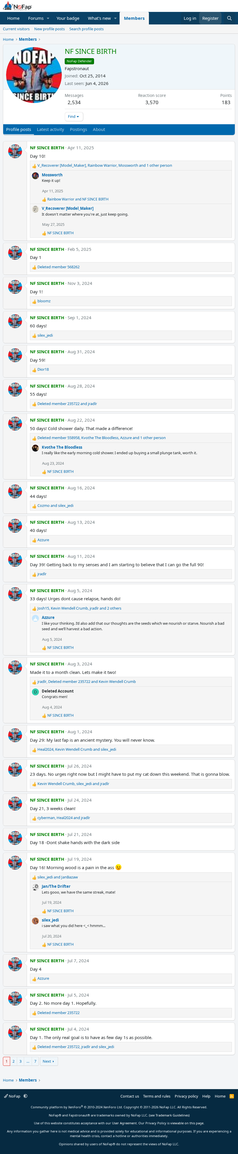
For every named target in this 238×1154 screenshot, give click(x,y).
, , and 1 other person (104, 165)
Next (47, 1061)
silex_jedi (50, 920)
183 (226, 102)
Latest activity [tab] (50, 129)
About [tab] (99, 129)
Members (134, 18)
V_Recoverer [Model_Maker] (67, 208)
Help (206, 1096)
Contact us (129, 1096)
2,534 (74, 102)
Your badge (68, 18)
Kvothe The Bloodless (62, 447)
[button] (48, 18)
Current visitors (16, 28)
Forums (36, 18)
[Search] (229, 18)
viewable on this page (186, 1123)
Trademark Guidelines (172, 1115)
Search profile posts (86, 28)
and (78, 199)
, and (86, 681)
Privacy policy (186, 1096)
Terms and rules (156, 1096)
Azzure (48, 617)
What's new (99, 18)
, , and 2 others (79, 608)
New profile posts (49, 28)
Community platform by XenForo (77, 1107)
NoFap (14, 1096)
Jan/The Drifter (56, 886)
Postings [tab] (78, 129)
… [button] (27, 1061)
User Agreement (124, 1123)
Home (13, 18)
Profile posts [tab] (18, 129)
